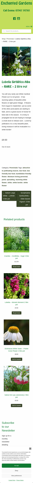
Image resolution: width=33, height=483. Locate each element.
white (10, 182)
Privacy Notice (20, 480)
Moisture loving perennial (18, 177)
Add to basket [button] (16, 359)
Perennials (10, 39)
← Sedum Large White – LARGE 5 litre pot (9, 196)
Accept (16, 465)
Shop (3, 39)
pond (4, 180)
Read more (16, 266)
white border (18, 182)
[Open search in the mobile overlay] (16, 31)
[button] (30, 449)
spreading (11, 180)
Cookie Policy (12, 480)
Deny (16, 470)
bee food (22, 171)
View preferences (16, 475)
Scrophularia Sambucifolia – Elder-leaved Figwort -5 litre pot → (24, 199)
